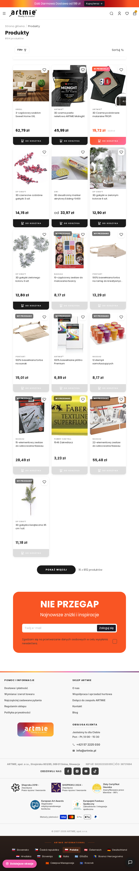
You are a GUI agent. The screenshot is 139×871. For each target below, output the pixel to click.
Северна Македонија (60, 863)
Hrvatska (23, 856)
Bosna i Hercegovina (108, 856)
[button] (118, 50)
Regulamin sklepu (15, 706)
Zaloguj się (106, 628)
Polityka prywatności (17, 712)
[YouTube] (86, 771)
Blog (75, 712)
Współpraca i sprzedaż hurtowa (92, 694)
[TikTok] (95, 771)
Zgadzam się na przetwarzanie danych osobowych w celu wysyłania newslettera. (65, 641)
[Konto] (119, 13)
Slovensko (20, 850)
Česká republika (47, 850)
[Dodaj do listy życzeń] (44, 70)
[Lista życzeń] (127, 13)
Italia (63, 856)
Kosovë (87, 863)
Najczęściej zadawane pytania (23, 700)
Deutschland (117, 850)
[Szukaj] (111, 13)
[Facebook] (68, 771)
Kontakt (77, 706)
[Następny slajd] (83, 86)
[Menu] (4, 13)
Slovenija (45, 856)
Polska (71, 850)
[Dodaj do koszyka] (31, 141)
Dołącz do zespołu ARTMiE (89, 700)
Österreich (93, 850)
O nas (75, 687)
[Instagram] (77, 771)
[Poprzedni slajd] (56, 86)
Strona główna (15, 26)
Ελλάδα (81, 856)
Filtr (20, 49)
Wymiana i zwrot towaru (19, 694)
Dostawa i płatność (16, 687)
